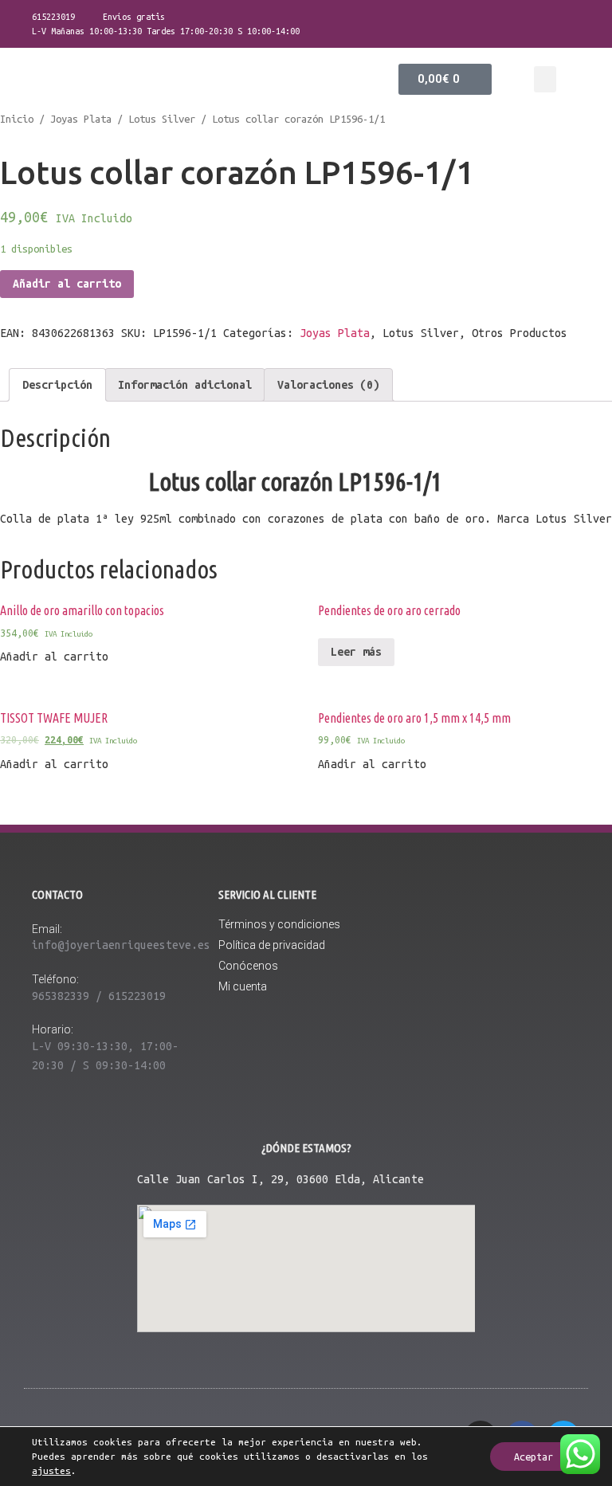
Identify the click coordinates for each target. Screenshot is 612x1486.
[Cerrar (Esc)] (594, 17)
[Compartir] (559, 17)
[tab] (57, 385)
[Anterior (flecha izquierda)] (28, 743)
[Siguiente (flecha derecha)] (584, 743)
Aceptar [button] (533, 1456)
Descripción (57, 384)
